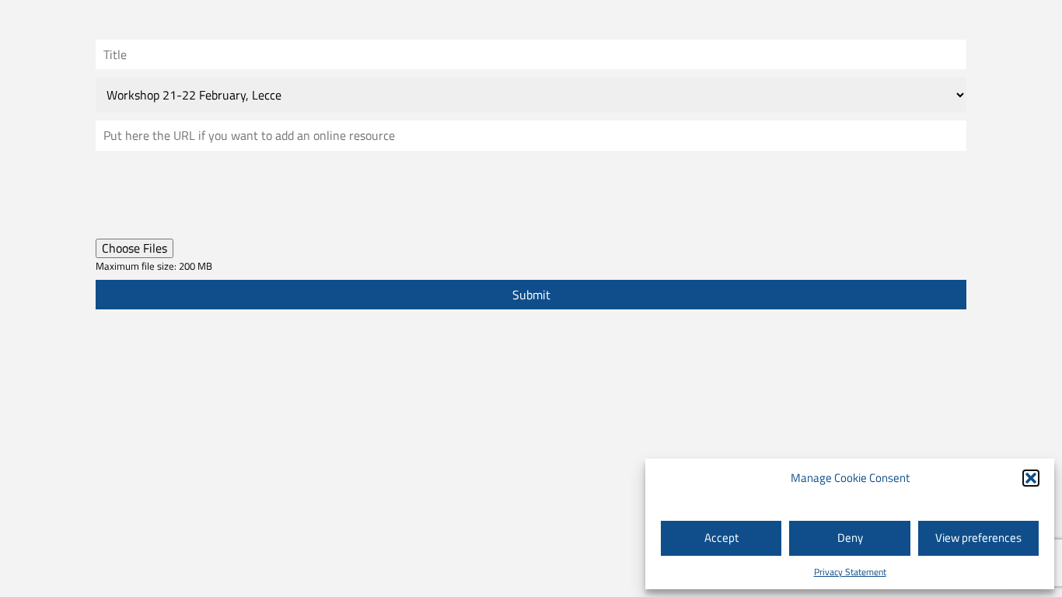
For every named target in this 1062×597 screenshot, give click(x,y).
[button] (1031, 478)
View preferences (978, 537)
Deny (850, 537)
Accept (721, 537)
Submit (531, 294)
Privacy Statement (850, 571)
